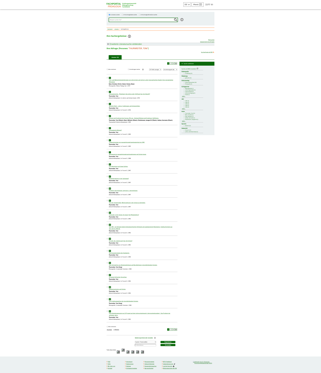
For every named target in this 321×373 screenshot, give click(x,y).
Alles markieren (112, 69)
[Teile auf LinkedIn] (132, 352)
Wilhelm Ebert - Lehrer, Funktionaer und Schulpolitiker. (124, 106)
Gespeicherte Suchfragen (207, 42)
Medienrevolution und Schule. (117, 289)
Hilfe (109, 364)
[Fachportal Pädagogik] (121, 5)
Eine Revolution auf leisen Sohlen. (118, 166)
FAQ (109, 361)
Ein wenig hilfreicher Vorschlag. (118, 277)
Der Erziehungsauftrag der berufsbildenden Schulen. (123, 301)
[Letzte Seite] (176, 63)
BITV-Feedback (167, 361)
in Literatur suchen (115, 14)
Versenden (168, 345)
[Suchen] (176, 20)
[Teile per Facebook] (118, 352)
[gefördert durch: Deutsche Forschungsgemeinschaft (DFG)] (203, 362)
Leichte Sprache (167, 366)
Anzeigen (109, 329)
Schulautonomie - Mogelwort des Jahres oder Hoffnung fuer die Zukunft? (129, 94)
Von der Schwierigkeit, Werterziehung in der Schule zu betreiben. (127, 202)
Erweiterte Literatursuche (126, 44)
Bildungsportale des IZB (170, 368)
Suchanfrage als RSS (207, 52)
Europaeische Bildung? (115, 130)
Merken (117, 329)
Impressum (129, 361)
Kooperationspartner (150, 366)
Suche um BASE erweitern (189, 69)
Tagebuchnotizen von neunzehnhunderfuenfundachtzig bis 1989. (127, 142)
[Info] (143, 69)
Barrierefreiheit (149, 368)
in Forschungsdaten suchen (130, 14)
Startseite (109, 29)
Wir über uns (111, 366)
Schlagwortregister (131, 368)
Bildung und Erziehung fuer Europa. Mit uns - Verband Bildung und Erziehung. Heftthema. (134, 118)
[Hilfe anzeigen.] (182, 20)
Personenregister (149, 361)
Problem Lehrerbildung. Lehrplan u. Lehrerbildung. (123, 190)
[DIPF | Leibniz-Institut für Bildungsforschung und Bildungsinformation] (209, 5)
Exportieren (168, 342)
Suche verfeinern (189, 63)
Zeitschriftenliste (149, 364)
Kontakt (110, 368)
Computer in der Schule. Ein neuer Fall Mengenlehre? (124, 215)
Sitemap (128, 366)
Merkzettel (211, 40)
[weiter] (173, 63)
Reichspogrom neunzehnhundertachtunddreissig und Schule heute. (127, 154)
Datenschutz (129, 364)
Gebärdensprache (168, 364)
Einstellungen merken (134, 69)
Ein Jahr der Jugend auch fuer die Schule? (120, 241)
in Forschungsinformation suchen (149, 14)
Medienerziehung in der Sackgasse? (119, 178)
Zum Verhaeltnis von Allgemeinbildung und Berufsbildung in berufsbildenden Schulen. (133, 265)
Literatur (116, 29)
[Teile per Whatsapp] (127, 352)
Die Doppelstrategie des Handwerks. (119, 253)
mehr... (183, 96)
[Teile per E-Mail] (137, 352)
